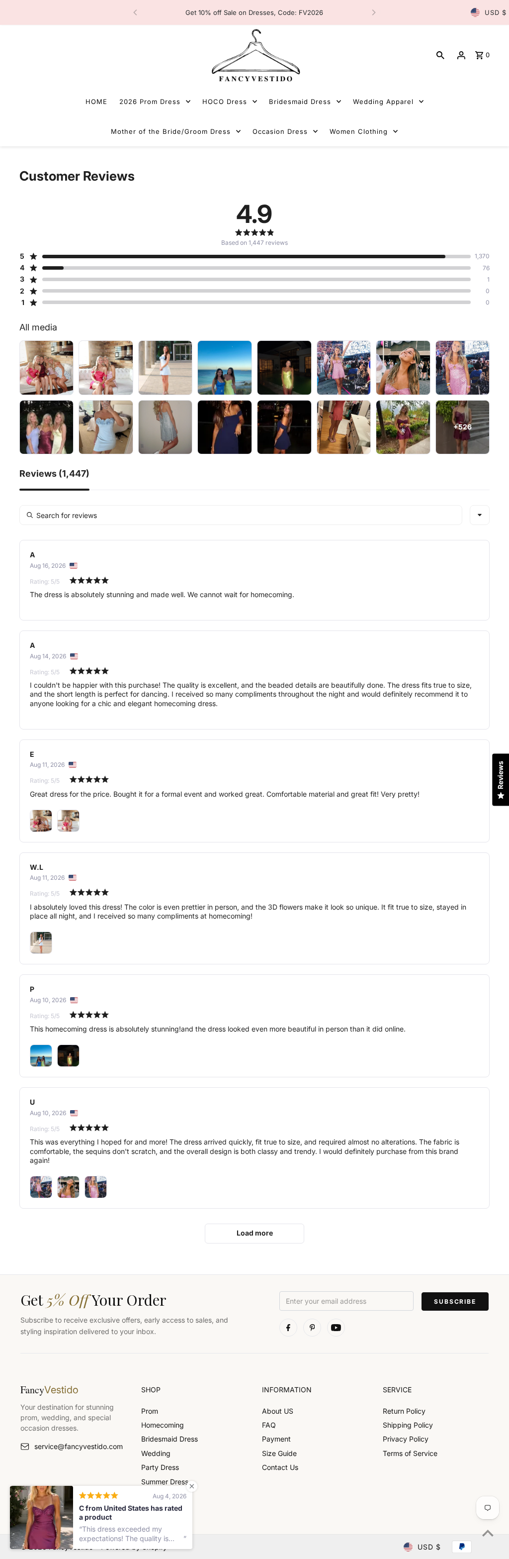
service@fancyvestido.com (78, 1446)
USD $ (496, 12)
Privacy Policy (405, 1439)
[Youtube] (336, 1328)
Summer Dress (164, 1481)
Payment (276, 1439)
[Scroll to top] (488, 1533)
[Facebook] (288, 1328)
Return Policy (404, 1411)
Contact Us (280, 1467)
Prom (149, 1411)
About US (277, 1411)
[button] (245, 256)
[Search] (440, 55)
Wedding (155, 1453)
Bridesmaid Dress (169, 1439)
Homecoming (162, 1425)
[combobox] (480, 515)
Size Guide (279, 1453)
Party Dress (160, 1467)
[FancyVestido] (254, 55)
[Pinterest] (312, 1328)
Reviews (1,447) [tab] (54, 474)
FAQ (269, 1425)
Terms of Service (410, 1453)
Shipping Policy (408, 1425)
